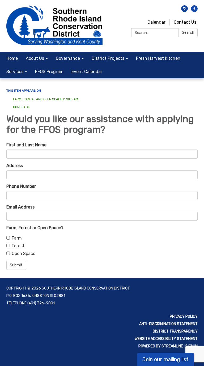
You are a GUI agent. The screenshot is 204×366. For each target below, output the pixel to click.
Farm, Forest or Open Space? (34, 227)
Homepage (21, 107)
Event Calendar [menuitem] (86, 71)
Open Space (23, 253)
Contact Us (185, 22)
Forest (18, 245)
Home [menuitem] (12, 58)
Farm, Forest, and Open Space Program (45, 99)
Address (14, 165)
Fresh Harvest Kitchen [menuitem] (158, 58)
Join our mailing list (165, 359)
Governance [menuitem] (68, 58)
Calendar (156, 22)
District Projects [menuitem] (108, 58)
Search (188, 32)
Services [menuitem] (14, 71)
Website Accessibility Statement (166, 339)
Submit (16, 265)
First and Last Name (26, 144)
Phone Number (21, 186)
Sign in (191, 346)
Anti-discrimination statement (168, 324)
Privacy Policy (184, 316)
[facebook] (194, 10)
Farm (17, 238)
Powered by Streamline (160, 346)
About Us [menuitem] (35, 58)
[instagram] (184, 10)
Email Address (20, 207)
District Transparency (175, 331)
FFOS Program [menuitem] (49, 71)
